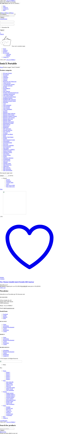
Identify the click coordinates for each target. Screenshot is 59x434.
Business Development (8, 327)
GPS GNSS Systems (8, 95)
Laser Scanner (6, 106)
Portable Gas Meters (8, 134)
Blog (4, 10)
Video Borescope (7, 164)
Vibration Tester (7, 163)
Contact (5, 331)
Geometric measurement (9, 94)
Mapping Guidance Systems (10, 116)
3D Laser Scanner (7, 73)
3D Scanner (6, 74)
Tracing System (7, 155)
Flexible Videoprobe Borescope (10, 92)
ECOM (5, 87)
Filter (1, 189)
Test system (6, 148)
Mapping (5, 112)
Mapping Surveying (8, 119)
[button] (2, 287)
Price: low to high (10, 185)
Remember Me (5, 27)
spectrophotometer (7, 142)
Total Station (6, 153)
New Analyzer (6, 131)
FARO (4, 90)
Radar (4, 135)
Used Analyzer (6, 160)
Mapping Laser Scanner (9, 117)
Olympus (5, 133)
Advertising (6, 326)
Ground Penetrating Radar (9, 96)
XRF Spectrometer (7, 170)
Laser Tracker (6, 108)
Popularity (8, 181)
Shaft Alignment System (9, 140)
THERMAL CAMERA (9, 149)
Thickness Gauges (7, 152)
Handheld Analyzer (8, 98)
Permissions (6, 330)
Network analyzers (7, 130)
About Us (5, 7)
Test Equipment (7, 146)
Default (8, 179)
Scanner (5, 138)
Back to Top (3, 432)
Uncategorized (6, 159)
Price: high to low (10, 186)
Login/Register (3, 19)
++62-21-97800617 (10, 0)
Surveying (5, 144)
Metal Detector (6, 124)
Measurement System (8, 123)
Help (4, 6)
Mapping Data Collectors (9, 113)
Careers (5, 328)
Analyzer (5, 78)
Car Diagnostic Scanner (9, 84)
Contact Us (6, 8)
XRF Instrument (7, 169)
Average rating (9, 182)
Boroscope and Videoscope (9, 81)
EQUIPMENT (6, 88)
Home (1, 67)
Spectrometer (6, 141)
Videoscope (6, 166)
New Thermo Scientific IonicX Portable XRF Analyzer (17, 282)
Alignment (5, 77)
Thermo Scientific (7, 151)
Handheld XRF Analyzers (9, 99)
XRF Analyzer (6, 167)
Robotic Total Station (8, 137)
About (4, 324)
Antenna (5, 80)
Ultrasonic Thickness (8, 158)
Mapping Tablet (7, 120)
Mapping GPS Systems (8, 115)
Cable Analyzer (7, 83)
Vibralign (5, 162)
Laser (4, 103)
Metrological (6, 126)
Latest (7, 184)
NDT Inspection (7, 128)
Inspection (5, 102)
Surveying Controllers (8, 145)
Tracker (5, 156)
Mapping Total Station (8, 121)
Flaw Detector (6, 91)
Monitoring (6, 127)
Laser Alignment (7, 105)
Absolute (5, 76)
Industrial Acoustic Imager (9, 101)
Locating (5, 110)
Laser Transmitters (7, 109)
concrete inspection (7, 85)
